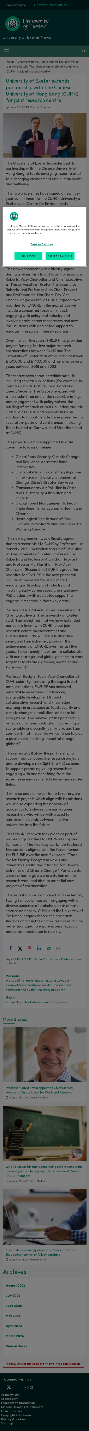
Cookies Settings (42, 244)
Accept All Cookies (60, 256)
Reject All (28, 256)
